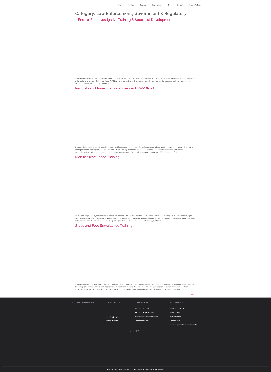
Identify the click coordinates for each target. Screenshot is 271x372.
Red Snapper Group (142, 308)
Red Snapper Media (142, 321)
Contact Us (180, 5)
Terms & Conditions (177, 308)
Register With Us (195, 5)
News (169, 5)
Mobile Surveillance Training (97, 157)
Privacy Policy (175, 312)
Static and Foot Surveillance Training (104, 225)
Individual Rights (175, 316)
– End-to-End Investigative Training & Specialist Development (124, 20)
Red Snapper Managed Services (146, 316)
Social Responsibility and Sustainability (183, 325)
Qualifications (156, 5)
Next (193, 294)
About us (131, 5)
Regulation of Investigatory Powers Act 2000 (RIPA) (115, 88)
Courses (143, 5)
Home (120, 5)
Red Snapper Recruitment (144, 312)
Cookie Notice (175, 321)
